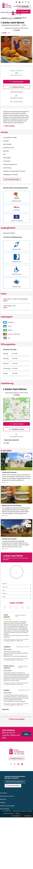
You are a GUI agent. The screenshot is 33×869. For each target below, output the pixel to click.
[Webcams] (16, 2)
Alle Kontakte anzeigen (16, 92)
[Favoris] (23, 2)
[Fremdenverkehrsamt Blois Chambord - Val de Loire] (6, 4)
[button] (26, 2)
